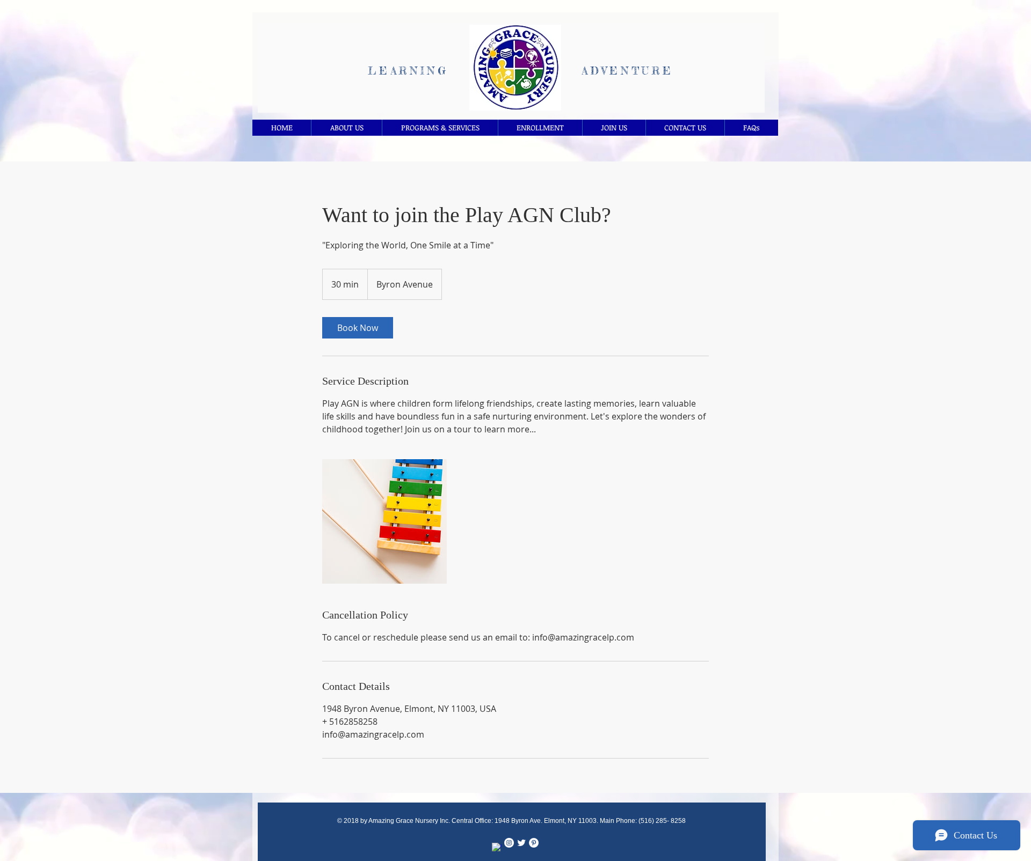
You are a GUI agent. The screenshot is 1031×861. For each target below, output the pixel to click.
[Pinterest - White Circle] (534, 843)
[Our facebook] (497, 847)
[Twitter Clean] (521, 843)
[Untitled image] (384, 521)
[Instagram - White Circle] (509, 843)
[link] (357, 327)
